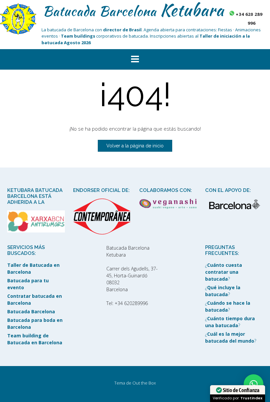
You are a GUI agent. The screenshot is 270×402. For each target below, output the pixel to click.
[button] (135, 59)
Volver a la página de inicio (135, 145)
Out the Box (144, 383)
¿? (223, 272)
